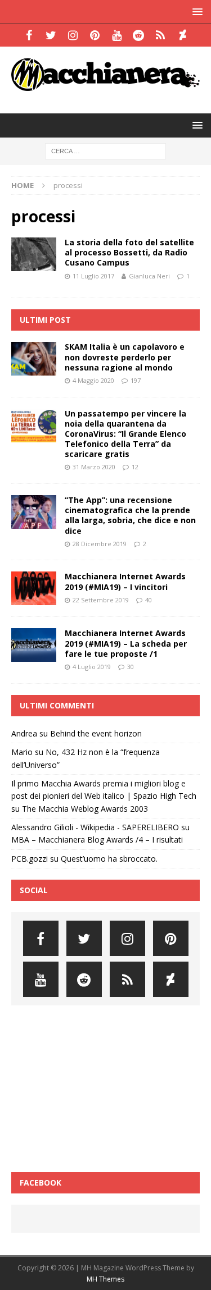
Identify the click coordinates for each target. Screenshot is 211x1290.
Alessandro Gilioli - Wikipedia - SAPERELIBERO (95, 827)
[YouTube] (117, 35)
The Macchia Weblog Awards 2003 (85, 808)
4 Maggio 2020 (93, 380)
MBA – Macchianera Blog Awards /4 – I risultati (97, 839)
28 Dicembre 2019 (100, 543)
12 (135, 467)
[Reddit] (139, 35)
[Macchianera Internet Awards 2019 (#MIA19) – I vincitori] (33, 588)
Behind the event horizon (96, 733)
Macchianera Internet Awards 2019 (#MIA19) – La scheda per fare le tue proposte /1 (126, 643)
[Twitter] (51, 35)
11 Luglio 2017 (93, 276)
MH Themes (105, 1279)
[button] (195, 11)
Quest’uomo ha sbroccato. (109, 858)
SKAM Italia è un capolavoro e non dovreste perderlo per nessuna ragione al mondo (125, 356)
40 (148, 600)
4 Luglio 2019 (92, 666)
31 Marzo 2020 (94, 467)
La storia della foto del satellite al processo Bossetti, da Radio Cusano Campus (129, 252)
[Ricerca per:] (105, 150)
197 (136, 380)
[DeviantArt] (182, 35)
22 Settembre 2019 (101, 600)
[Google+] (160, 35)
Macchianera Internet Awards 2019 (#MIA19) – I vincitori (125, 581)
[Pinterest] (95, 35)
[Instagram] (73, 35)
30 (130, 666)
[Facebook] (29, 35)
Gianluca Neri (149, 276)
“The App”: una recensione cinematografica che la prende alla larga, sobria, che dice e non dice (130, 515)
